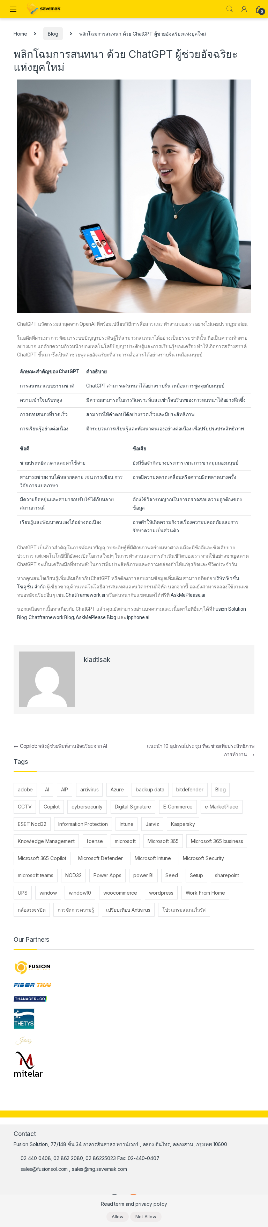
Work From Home (205, 893)
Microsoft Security (203, 858)
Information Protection (83, 824)
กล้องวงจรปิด (32, 910)
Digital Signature (133, 807)
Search (229, 9)
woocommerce (120, 893)
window (48, 893)
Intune (126, 824)
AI (47, 789)
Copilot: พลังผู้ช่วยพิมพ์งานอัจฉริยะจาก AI (60, 746)
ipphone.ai (138, 617)
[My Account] (244, 9)
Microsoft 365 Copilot (42, 858)
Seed (171, 875)
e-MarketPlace (221, 807)
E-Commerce (178, 807)
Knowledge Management (46, 841)
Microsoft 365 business (217, 841)
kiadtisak (97, 660)
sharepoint (227, 875)
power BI (143, 875)
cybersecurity (87, 807)
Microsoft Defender (100, 858)
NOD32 (73, 875)
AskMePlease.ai (188, 595)
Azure (117, 789)
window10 (80, 893)
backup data (150, 789)
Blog (53, 34)
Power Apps (107, 875)
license (95, 841)
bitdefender (189, 789)
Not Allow (145, 1216)
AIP (64, 789)
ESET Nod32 (32, 824)
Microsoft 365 (163, 841)
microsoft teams (35, 875)
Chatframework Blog (51, 617)
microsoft (125, 841)
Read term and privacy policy (134, 1204)
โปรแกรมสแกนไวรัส (184, 910)
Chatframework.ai (85, 595)
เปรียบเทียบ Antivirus (128, 910)
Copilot (52, 807)
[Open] (13, 9)
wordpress (161, 893)
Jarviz (152, 824)
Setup (196, 875)
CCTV (24, 807)
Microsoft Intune (153, 858)
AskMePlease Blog (96, 617)
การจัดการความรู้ (76, 910)
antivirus (89, 789)
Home (20, 34)
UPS (23, 893)
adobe (25, 789)
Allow (118, 1216)
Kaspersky (183, 824)
